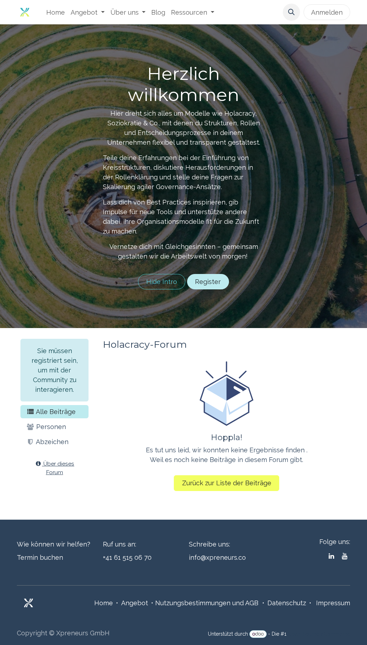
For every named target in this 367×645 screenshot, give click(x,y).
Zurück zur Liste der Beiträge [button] (226, 483)
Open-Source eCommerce (319, 634)
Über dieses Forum (58, 468)
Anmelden (327, 12)
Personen (50, 426)
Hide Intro (161, 281)
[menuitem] (55, 12)
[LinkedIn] (331, 556)
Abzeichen (51, 442)
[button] (291, 12)
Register (208, 281)
